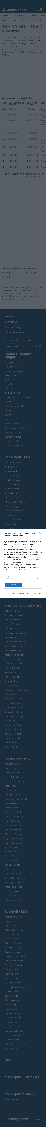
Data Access (23, 593)
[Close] (41, 534)
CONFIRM (14, 585)
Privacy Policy (37, 593)
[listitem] (23, 577)
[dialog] (23, 563)
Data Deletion (9, 593)
